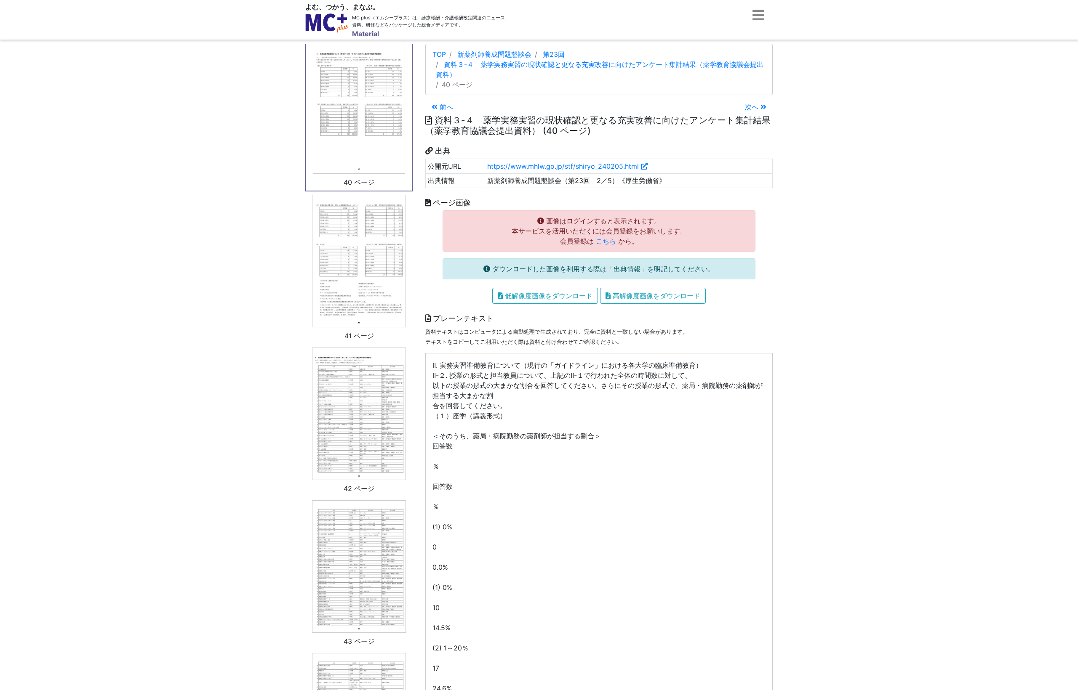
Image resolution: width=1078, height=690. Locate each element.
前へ (445, 107)
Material (365, 33)
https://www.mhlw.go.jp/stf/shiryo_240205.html (564, 166)
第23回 (554, 54)
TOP (439, 54)
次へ (752, 107)
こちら (606, 241)
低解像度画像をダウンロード (547, 296)
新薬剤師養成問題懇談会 (494, 54)
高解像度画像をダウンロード (655, 296)
